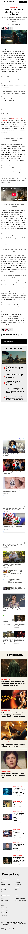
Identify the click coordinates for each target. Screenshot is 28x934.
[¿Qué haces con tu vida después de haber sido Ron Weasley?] (7, 846)
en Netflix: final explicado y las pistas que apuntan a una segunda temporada (19, 860)
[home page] (9, 2)
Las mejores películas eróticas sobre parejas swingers (13, 745)
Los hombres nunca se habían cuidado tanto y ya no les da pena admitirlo (14, 376)
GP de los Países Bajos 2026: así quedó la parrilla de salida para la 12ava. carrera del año (14, 398)
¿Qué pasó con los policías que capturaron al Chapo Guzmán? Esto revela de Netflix (15, 368)
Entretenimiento (14, 7)
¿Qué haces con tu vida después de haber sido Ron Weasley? (18, 846)
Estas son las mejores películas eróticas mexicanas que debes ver (13, 775)
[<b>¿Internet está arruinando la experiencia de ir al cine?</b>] (7, 833)
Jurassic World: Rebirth (10, 334)
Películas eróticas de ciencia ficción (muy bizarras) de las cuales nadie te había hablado (13, 715)
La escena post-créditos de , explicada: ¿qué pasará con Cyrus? (19, 791)
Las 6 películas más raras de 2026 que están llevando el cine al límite (14, 383)
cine (21, 334)
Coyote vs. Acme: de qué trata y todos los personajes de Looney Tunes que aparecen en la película (15, 390)
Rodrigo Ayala (18, 24)
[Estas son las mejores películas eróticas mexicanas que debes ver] (14, 760)
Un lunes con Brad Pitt (18, 803)
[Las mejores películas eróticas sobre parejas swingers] (14, 730)
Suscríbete (23, 1)
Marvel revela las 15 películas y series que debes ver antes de (13, 683)
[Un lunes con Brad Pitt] (7, 803)
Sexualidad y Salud (6, 741)
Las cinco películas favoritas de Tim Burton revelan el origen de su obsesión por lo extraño (18, 817)
